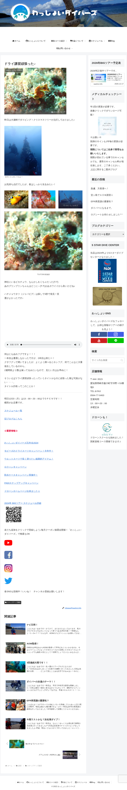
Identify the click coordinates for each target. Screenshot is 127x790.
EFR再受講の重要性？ (102, 201)
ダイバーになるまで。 (102, 208)
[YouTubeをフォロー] (99, 340)
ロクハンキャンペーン (15, 467)
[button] (122, 360)
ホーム (21, 782)
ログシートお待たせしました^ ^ (106, 214)
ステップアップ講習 (13, 602)
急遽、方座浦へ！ (100, 188)
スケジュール (82, 782)
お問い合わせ (104, 782)
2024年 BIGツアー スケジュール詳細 (22, 503)
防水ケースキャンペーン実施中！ (21, 475)
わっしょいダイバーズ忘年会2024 (21, 443)
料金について (67, 782)
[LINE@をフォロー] (116, 340)
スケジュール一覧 (13, 410)
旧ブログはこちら (13, 419)
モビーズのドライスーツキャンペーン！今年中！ (28, 451)
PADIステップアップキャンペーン (21, 483)
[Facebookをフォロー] (99, 334)
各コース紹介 (53, 782)
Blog (93, 782)
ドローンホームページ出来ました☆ (22, 491)
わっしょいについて (36, 782)
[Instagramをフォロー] (116, 334)
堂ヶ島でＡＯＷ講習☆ (102, 195)
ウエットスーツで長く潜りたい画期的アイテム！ (28, 459)
